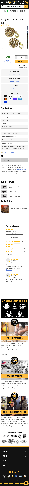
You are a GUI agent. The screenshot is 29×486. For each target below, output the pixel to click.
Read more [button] (9, 270)
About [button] (5, 456)
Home (2, 15)
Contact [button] (5, 451)
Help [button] (4, 461)
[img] (14, 259)
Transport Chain (11, 15)
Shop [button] (4, 465)
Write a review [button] (14, 233)
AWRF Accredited (9, 152)
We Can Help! (14, 88)
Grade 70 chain (21, 169)
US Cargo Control (12, 480)
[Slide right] (18, 51)
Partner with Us (14, 81)
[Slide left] (11, 51)
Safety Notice (8, 155)
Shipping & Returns (14, 74)
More (3, 176)
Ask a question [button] (14, 237)
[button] (2, 2)
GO (26, 6)
